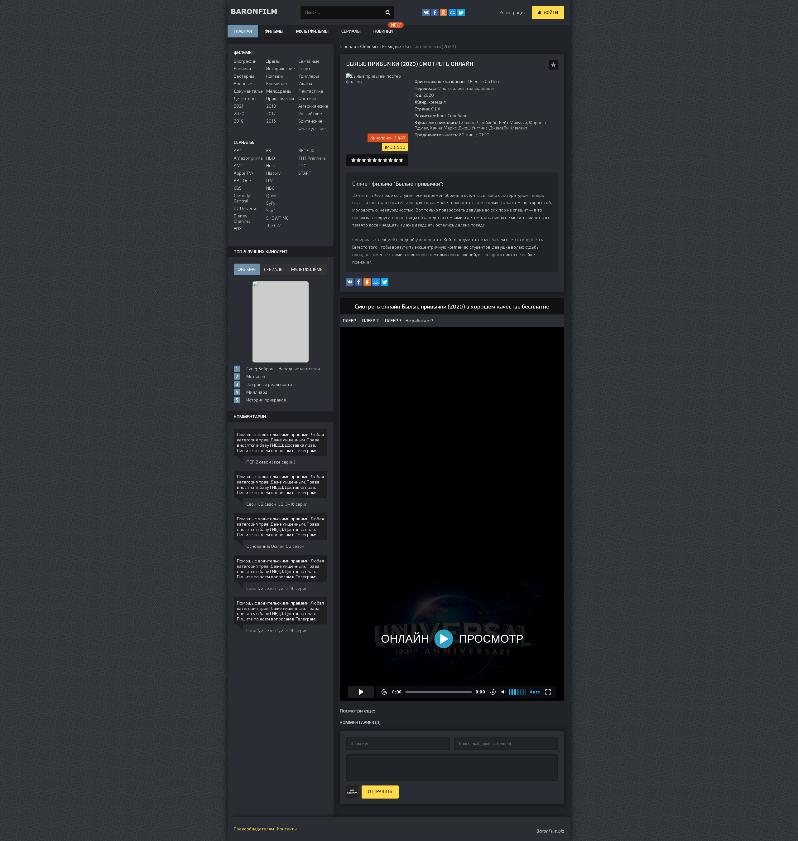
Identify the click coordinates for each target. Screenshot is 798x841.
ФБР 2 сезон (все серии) (270, 461)
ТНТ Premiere (312, 158)
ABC (238, 150)
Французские (312, 128)
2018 (271, 106)
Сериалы (351, 31)
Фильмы (274, 31)
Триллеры (308, 76)
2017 (271, 113)
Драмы (273, 61)
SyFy (270, 203)
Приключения (280, 98)
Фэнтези (307, 98)
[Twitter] (461, 12)
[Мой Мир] (452, 12)
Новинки (383, 31)
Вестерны (244, 76)
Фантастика (310, 91)
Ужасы (305, 83)
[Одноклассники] (443, 12)
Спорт (304, 68)
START (304, 173)
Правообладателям (254, 828)
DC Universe (245, 208)
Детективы (245, 98)
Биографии (245, 61)
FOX (238, 228)
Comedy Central (242, 198)
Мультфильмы (312, 31)
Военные (243, 83)
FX (268, 150)
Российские (310, 113)
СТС (302, 165)
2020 (239, 113)
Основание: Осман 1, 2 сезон (275, 546)
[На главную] (259, 12)
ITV (269, 180)
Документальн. (248, 91)
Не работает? (419, 320)
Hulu (270, 165)
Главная (243, 31)
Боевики (242, 68)
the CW (273, 225)
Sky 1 (271, 210)
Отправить (380, 791)
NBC (270, 188)
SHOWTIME (277, 218)
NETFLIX (306, 150)
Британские (310, 121)
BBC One (242, 180)
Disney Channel (242, 218)
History (273, 173)
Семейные (309, 61)
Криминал (276, 83)
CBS (238, 188)
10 (401, 160)
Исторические (280, 68)
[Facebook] (435, 12)
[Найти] (388, 12)
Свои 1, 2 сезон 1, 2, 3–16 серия (276, 504)
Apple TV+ (244, 173)
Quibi (271, 195)
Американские (312, 106)
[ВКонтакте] (426, 12)
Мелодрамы (278, 91)
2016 (271, 121)
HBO (270, 158)
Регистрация (512, 12)
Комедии (275, 76)
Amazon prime (248, 158)
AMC (238, 165)
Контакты (287, 828)
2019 (238, 121)
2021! (239, 106)
